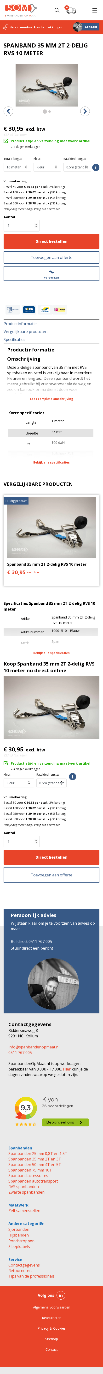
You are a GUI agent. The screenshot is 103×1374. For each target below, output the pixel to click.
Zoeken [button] (57, 10)
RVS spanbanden (23, 1186)
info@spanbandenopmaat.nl (33, 1047)
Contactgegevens (24, 1265)
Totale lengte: (13, 159)
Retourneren (20, 1270)
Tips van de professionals (31, 1276)
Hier (66, 1069)
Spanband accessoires (28, 1175)
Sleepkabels (19, 1246)
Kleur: (37, 159)
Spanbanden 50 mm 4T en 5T (34, 1164)
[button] (94, 10)
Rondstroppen (21, 1240)
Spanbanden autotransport (33, 1181)
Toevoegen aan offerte (51, 257)
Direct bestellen (51, 241)
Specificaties (14, 339)
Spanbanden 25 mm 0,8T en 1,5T (37, 1153)
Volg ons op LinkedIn (61, 1295)
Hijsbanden (18, 1235)
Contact (91, 27)
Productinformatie (20, 323)
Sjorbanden (18, 1229)
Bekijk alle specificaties (51, 462)
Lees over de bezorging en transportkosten (95, 167)
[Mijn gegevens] (82, 10)
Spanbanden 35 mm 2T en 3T (34, 1159)
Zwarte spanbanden (26, 1192)
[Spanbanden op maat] (21, 10)
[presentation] (8, 111)
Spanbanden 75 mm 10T (30, 1170)
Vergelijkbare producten (25, 331)
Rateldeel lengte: (74, 159)
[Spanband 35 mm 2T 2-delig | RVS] (47, 85)
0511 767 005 (20, 1052)
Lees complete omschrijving (51, 399)
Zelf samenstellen (24, 1210)
